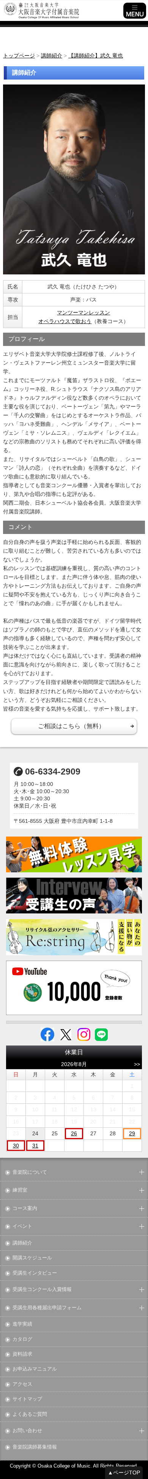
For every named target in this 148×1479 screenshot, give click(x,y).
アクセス (22, 1384)
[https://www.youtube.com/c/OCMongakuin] (74, 988)
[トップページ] (62, 10)
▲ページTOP (124, 1472)
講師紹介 (22, 1243)
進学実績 (22, 1324)
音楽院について (30, 1172)
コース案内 (25, 1208)
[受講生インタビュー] (74, 895)
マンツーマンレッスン (83, 312)
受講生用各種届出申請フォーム (47, 1307)
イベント (22, 1226)
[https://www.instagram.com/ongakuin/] (83, 1034)
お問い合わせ (27, 1430)
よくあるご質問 (30, 1414)
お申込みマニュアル (35, 1369)
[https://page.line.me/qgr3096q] (101, 1034)
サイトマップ (27, 1399)
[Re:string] (74, 937)
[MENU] (134, 11)
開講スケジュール (32, 1258)
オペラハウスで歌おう (64, 321)
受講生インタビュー (35, 1273)
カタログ (22, 1339)
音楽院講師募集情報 (35, 1447)
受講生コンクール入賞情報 (42, 1289)
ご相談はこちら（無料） (71, 726)
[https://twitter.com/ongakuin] (65, 1034)
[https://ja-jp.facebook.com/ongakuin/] (47, 1034)
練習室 (20, 1190)
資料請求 (22, 1354)
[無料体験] (74, 854)
